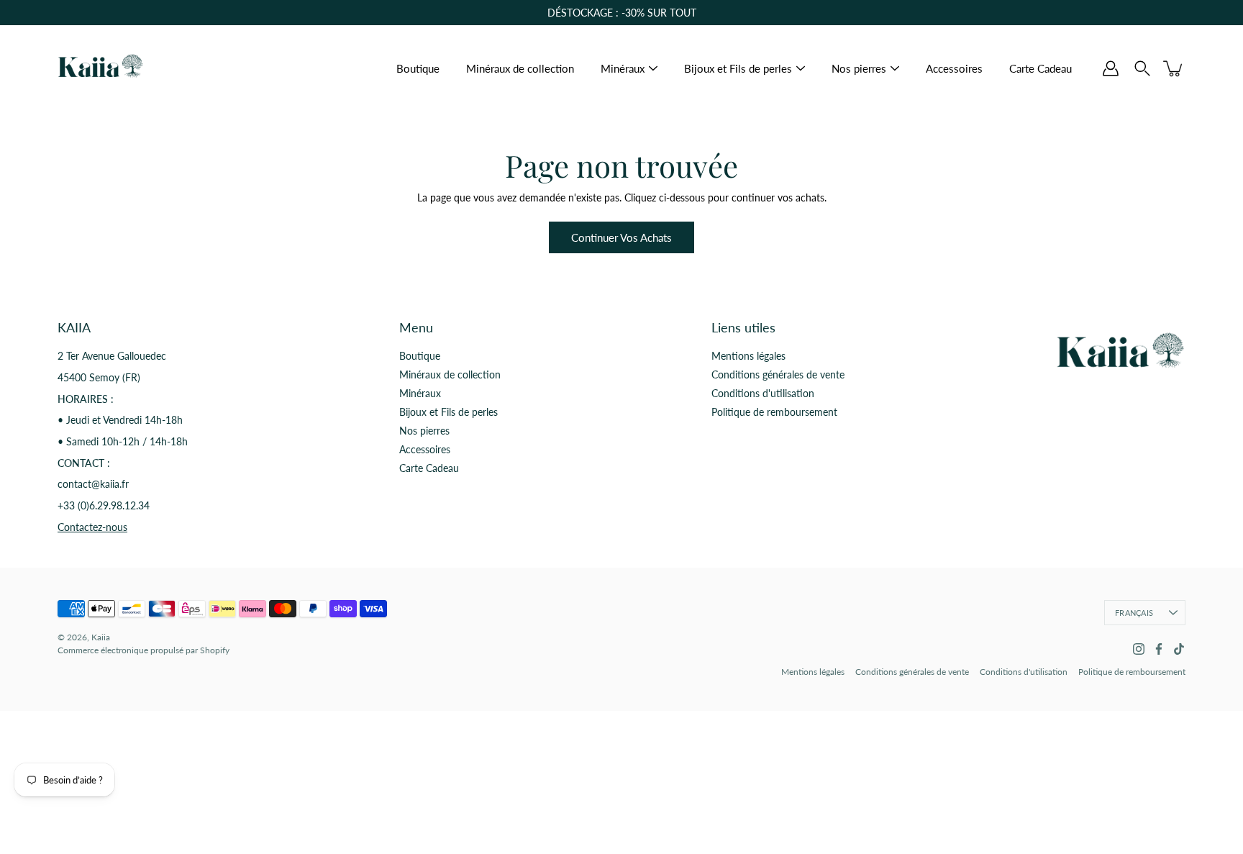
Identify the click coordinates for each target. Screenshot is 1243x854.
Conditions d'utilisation (762, 393)
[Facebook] (1158, 649)
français (1134, 612)
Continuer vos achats (621, 237)
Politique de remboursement (774, 412)
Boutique (418, 68)
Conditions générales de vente (777, 374)
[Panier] (1173, 68)
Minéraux (623, 68)
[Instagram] (1138, 649)
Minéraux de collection (520, 68)
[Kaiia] (101, 68)
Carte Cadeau (1040, 68)
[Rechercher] (1142, 68)
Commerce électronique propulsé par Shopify (143, 650)
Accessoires (954, 68)
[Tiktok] (1179, 649)
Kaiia (100, 637)
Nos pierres (859, 68)
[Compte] (1110, 68)
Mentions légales (748, 356)
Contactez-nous (92, 527)
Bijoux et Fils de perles (738, 68)
